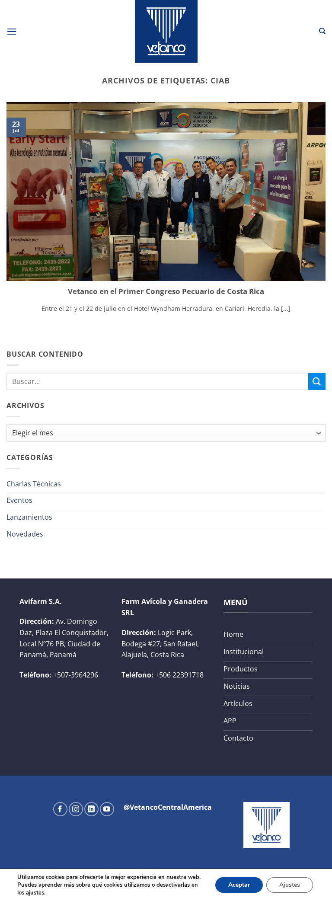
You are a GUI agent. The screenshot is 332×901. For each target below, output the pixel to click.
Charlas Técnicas (33, 484)
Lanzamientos (29, 517)
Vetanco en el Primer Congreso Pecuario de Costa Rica (166, 291)
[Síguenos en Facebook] (60, 809)
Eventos (19, 500)
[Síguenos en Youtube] (107, 809)
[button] (11, 31)
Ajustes (289, 885)
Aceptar (239, 885)
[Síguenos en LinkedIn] (91, 809)
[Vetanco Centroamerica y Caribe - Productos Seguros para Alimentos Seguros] (166, 31)
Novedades (24, 534)
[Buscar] (322, 31)
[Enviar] (317, 381)
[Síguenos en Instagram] (76, 809)
